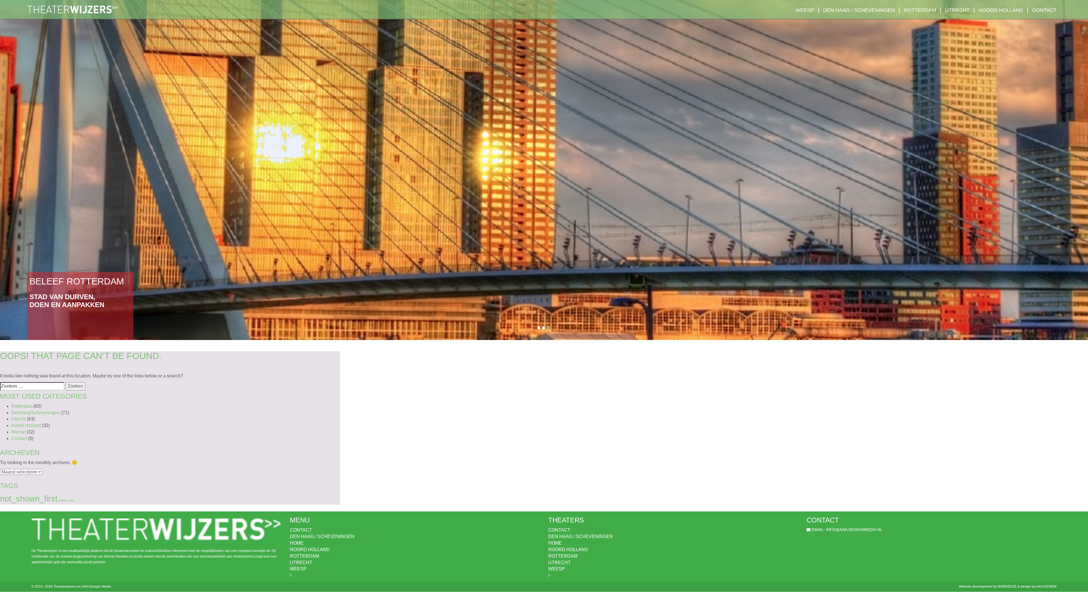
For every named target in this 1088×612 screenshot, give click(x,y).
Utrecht (957, 10)
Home (296, 543)
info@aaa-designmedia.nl (854, 530)
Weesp (805, 10)
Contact (1044, 10)
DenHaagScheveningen (35, 412)
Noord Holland (1001, 10)
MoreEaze (1007, 586)
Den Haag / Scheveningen (859, 10)
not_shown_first (29, 498)
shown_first (67, 500)
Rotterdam (920, 10)
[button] (81, 170)
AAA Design (1046, 586)
